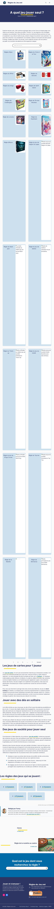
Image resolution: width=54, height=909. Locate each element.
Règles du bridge (8, 85)
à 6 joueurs (37, 796)
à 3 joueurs (28, 787)
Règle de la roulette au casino (25, 843)
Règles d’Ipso (8, 52)
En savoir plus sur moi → (33, 814)
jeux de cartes (9, 672)
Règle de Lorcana (8, 117)
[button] (46, 3)
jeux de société (33, 736)
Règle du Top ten (34, 455)
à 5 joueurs (19, 796)
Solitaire (39, 676)
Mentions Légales (43, 906)
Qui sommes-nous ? (24, 906)
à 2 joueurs (9, 787)
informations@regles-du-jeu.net (38, 897)
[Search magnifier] (40, 45)
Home (19, 828)
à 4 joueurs (46, 787)
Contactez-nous (34, 906)
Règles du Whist (8, 73)
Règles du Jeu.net (15, 3)
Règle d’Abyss (8, 142)
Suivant (39, 662)
